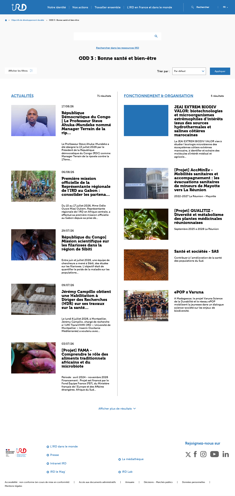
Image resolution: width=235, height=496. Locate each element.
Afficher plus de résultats (115, 408)
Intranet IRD (58, 463)
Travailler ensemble (108, 7)
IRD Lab (127, 471)
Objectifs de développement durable (27, 20)
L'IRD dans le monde (64, 446)
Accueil (6, 20)
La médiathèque (133, 459)
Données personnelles (193, 482)
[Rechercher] (157, 36)
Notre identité (56, 7)
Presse (54, 455)
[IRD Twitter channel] (188, 454)
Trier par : (163, 71)
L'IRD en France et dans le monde (149, 7)
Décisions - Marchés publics (158, 482)
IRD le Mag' (58, 471)
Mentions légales (13, 486)
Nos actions (80, 7)
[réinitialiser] (149, 36)
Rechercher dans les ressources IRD (117, 48)
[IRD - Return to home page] (19, 7)
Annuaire (129, 482)
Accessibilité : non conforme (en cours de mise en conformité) (37, 482)
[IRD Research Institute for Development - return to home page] (16, 452)
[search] (205, 7)
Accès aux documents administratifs (97, 482)
